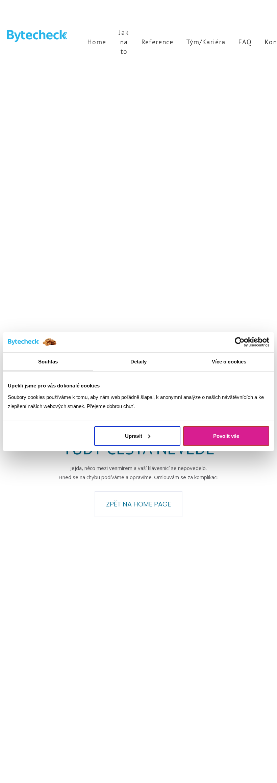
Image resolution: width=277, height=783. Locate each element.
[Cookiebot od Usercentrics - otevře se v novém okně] (239, 342)
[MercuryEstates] (37, 36)
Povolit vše (226, 435)
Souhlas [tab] (48, 361)
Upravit (133, 435)
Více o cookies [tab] (229, 361)
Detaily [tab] (138, 361)
